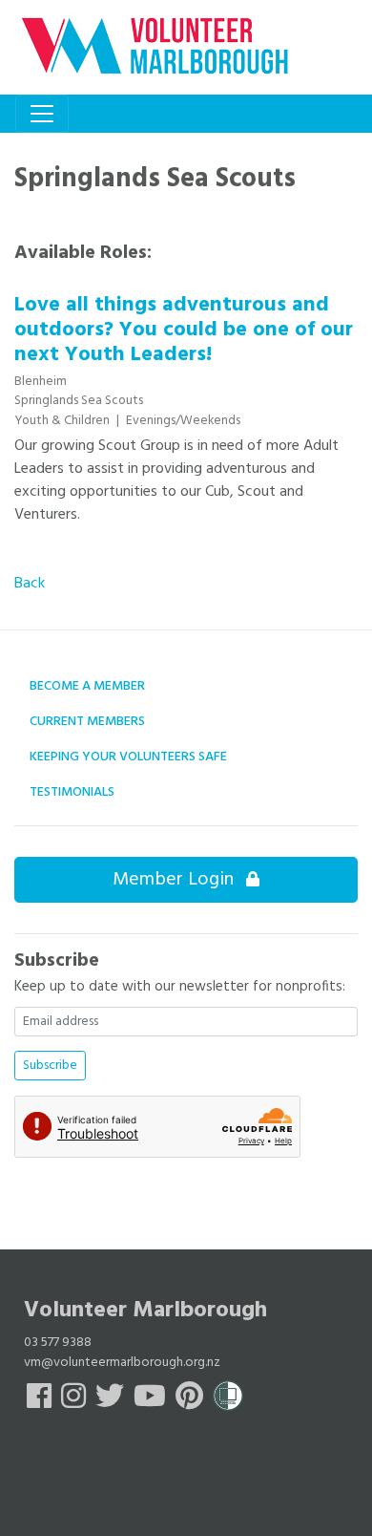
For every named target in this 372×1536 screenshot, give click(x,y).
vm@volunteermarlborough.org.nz (122, 1363)
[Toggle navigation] (42, 114)
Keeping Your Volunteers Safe (128, 757)
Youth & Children (63, 421)
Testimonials (72, 792)
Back (29, 583)
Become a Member (87, 686)
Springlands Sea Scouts (78, 401)
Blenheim (40, 382)
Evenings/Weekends (183, 421)
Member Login (175, 879)
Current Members (87, 722)
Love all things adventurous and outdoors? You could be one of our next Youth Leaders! (183, 330)
